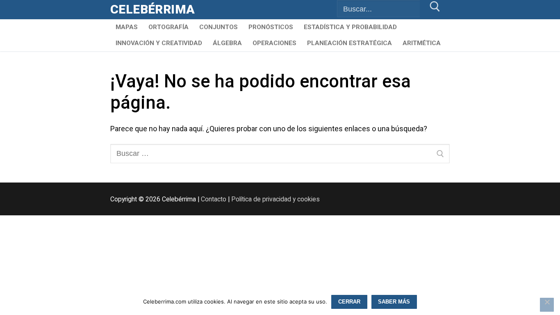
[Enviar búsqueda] (435, 9)
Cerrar (349, 302)
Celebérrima (152, 9)
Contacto (213, 199)
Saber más (394, 302)
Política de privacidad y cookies (275, 199)
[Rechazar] (547, 305)
